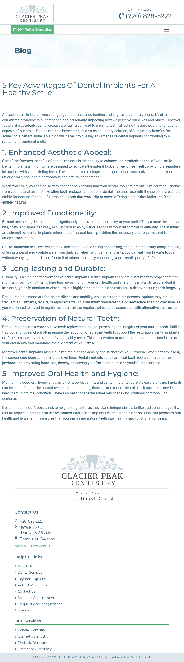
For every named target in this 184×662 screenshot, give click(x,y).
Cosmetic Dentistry (33, 636)
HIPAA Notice (120, 657)
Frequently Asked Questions (40, 604)
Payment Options (32, 579)
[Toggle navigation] (167, 29)
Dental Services (30, 573)
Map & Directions (31, 546)
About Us (25, 566)
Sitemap (24, 610)
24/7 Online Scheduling (34, 29)
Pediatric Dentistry (32, 643)
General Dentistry (31, 630)
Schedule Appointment (36, 598)
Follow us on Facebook (38, 539)
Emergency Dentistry (35, 649)
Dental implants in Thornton (24, 166)
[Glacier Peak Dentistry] (32, 13)
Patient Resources (32, 585)
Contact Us (26, 591)
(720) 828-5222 (148, 16)
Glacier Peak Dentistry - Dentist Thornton (84, 657)
